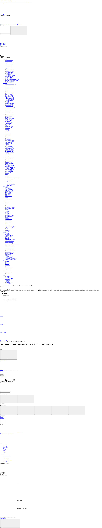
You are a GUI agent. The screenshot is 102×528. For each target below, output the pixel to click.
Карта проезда (3, 518)
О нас (1, 1)
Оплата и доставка (5, 1)
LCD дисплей (9, 181)
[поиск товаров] (18, 30)
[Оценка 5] (76, 410)
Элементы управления (11, 184)
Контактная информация (19, 1)
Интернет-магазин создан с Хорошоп (7, 433)
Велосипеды (5, 59)
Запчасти (8, 182)
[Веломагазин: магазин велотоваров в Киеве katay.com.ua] (2, 423)
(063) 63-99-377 (3, 45)
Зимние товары (5, 186)
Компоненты (5, 446)
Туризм (4, 260)
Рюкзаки (4, 232)
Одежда (4, 200)
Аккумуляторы (9, 180)
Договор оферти (29, 1)
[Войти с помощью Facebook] (8, 399)
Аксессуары (5, 83)
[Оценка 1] (8, 410)
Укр (3, 3)
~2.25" (1, 373)
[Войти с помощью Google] (25, 399)
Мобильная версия (19, 432)
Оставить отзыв (3, 348)
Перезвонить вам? (4, 46)
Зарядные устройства (11, 183)
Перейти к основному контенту (6, 0)
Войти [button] (1, 370)
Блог (25, 1)
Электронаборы (10, 178)
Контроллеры (9, 185)
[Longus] (2, 286)
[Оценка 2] (25, 410)
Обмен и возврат (12, 1)
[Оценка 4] (59, 410)
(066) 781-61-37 (3, 43)
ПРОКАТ (4, 275)
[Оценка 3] (42, 410)
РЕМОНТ (4, 270)
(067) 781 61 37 (3, 44)
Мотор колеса (9, 179)
